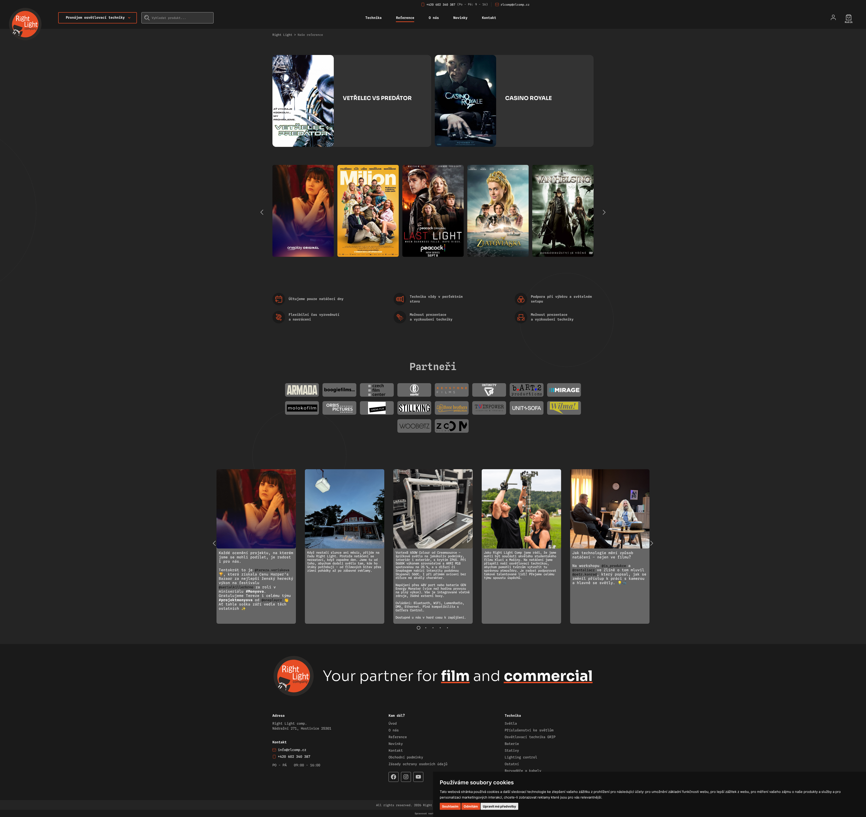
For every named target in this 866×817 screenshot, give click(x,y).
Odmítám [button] (471, 806)
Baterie (512, 744)
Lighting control (521, 757)
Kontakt (489, 18)
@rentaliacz (583, 570)
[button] (604, 212)
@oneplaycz (272, 600)
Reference (405, 18)
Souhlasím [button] (450, 806)
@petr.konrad (584, 574)
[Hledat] (147, 17)
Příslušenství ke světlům (529, 730)
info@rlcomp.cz (292, 750)
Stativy (512, 751)
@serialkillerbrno (236, 587)
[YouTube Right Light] (418, 777)
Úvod (393, 723)
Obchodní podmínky (406, 757)
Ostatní (512, 764)
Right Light (282, 34)
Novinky (460, 18)
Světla (511, 723)
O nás (434, 18)
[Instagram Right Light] (406, 777)
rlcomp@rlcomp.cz (515, 4)
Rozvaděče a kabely (523, 771)
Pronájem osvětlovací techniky (95, 18)
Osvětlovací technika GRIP (530, 737)
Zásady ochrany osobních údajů (418, 764)
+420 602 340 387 (440, 4)
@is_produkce (614, 566)
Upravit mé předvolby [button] (499, 806)
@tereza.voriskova (272, 570)
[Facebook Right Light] (393, 777)
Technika (373, 18)
